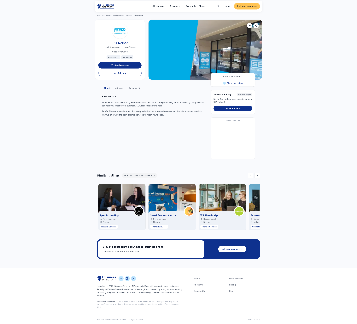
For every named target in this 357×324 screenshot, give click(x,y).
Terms (249, 319)
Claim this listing (234, 82)
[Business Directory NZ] (106, 278)
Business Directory (105, 16)
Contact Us (199, 291)
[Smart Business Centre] (189, 211)
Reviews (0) (135, 88)
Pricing (232, 284)
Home (197, 278)
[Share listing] (256, 25)
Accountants (119, 16)
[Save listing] (249, 25)
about (107, 88)
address (119, 88)
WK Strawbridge (209, 215)
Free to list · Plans (195, 6)
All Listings (158, 6)
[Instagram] (127, 278)
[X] (133, 278)
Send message (121, 65)
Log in (228, 6)
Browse (174, 6)
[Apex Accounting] (139, 211)
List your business (247, 6)
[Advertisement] (232, 140)
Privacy (257, 319)
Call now (121, 73)
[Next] (257, 175)
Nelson (129, 16)
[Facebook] (121, 278)
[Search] (217, 6)
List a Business (236, 278)
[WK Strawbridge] (239, 211)
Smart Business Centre (163, 215)
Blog (231, 291)
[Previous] (250, 175)
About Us (198, 284)
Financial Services (108, 227)
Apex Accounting (109, 215)
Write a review (233, 108)
